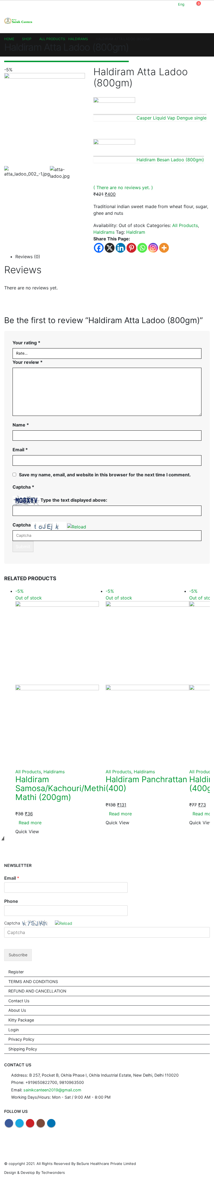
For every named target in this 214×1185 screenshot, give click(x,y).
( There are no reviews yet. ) (123, 187)
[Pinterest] (131, 248)
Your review (28, 362)
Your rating (26, 342)
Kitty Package (21, 1020)
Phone (11, 901)
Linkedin (51, 1123)
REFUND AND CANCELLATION (37, 991)
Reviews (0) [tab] (27, 256)
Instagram (41, 1123)
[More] (164, 248)
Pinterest (30, 1123)
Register (16, 971)
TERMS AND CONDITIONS (33, 981)
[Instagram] (153, 248)
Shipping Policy (22, 1049)
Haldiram (135, 232)
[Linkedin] (120, 248)
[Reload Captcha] (76, 525)
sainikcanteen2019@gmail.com (52, 1090)
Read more (30, 822)
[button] (77, 526)
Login (13, 1029)
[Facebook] (99, 248)
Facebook (9, 1123)
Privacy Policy (21, 1039)
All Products (185, 225)
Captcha (22, 525)
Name (21, 425)
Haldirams (104, 232)
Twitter (19, 1123)
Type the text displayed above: (73, 500)
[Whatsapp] (142, 248)
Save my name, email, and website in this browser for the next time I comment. (105, 474)
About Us (17, 1010)
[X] (110, 248)
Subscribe (18, 954)
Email (20, 449)
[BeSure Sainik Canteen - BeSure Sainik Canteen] (18, 21)
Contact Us (19, 1000)
